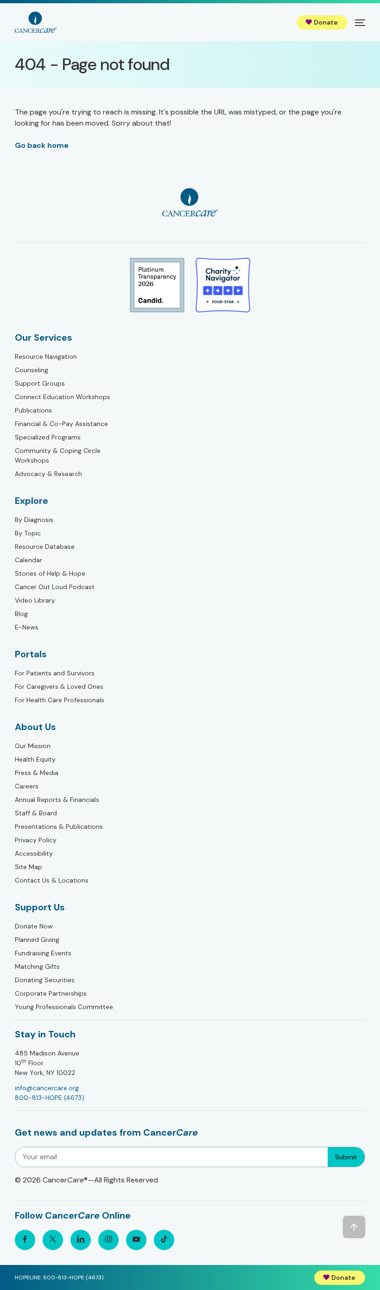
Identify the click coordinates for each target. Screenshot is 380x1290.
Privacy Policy (36, 840)
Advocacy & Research (48, 474)
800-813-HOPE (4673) (49, 1097)
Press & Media (36, 773)
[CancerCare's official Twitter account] (53, 1240)
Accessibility (34, 853)
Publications (33, 410)
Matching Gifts (37, 966)
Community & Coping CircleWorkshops (58, 455)
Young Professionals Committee (64, 1007)
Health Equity (35, 759)
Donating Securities (45, 980)
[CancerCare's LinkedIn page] (80, 1240)
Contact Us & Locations (52, 880)
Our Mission (33, 746)
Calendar (28, 560)
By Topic (28, 533)
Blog (21, 614)
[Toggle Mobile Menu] (360, 22)
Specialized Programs (48, 437)
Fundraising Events (43, 953)
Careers (26, 786)
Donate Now (34, 926)
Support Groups (40, 383)
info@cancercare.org (47, 1088)
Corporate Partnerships (51, 993)
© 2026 (86, 1180)
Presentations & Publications (59, 826)
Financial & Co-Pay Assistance (61, 423)
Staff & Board (36, 813)
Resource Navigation (46, 356)
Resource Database (45, 546)
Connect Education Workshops (62, 397)
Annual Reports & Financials (57, 799)
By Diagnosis (34, 519)
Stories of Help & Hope (50, 573)
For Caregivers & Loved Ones (59, 686)
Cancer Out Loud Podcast (55, 587)
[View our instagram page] (108, 1240)
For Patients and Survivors (55, 673)
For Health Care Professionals (59, 700)
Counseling (31, 370)
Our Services (43, 337)
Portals (31, 654)
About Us (35, 727)
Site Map (28, 867)
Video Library (35, 600)
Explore (31, 501)
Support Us (40, 907)
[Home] (36, 22)
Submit (346, 1157)
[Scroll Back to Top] (354, 1227)
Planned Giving (37, 939)
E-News (26, 627)
